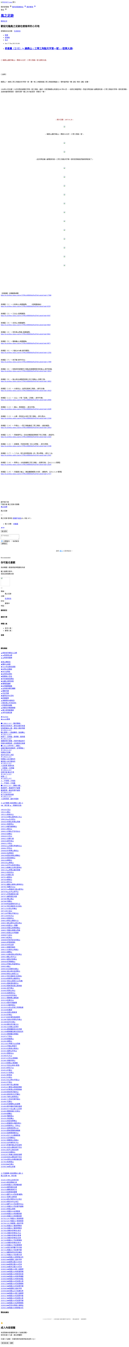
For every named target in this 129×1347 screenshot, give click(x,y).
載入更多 (4, 531)
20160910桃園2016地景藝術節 (11, 1216)
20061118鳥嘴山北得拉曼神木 (11, 867)
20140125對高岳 (6, 1075)
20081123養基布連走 (8, 947)
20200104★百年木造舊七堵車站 (12, 1305)
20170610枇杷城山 (7, 1162)
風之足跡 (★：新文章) (9, 1176)
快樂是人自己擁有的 (8, 759)
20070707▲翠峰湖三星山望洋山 (12, 889)
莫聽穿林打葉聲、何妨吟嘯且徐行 (13, 741)
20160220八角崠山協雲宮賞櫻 (11, 1154)
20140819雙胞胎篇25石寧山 (10, 1111)
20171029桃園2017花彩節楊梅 (11, 1240)
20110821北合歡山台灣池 (10, 1027)
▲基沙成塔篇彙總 (7, 710)
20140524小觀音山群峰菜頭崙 (11, 1087)
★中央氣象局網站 (7, 679)
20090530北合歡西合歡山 (10, 969)
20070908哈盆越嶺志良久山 (10, 904)
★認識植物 (5, 698)
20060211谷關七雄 (7, 838)
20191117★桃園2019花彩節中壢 (12, 1296)
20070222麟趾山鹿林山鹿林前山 (12, 884)
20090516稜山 (5, 966)
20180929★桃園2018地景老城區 (12, 1279)
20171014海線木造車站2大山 (11, 1233)
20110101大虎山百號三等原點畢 (12, 1007)
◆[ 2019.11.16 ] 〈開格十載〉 (11, 785)
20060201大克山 (6, 836)
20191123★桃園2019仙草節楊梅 (12, 1303)
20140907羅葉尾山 (7, 1116)
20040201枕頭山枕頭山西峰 (10, 822)
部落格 (7, 37)
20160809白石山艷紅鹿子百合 (11, 1157)
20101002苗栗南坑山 (8, 993)
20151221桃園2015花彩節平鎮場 (12, 1206)
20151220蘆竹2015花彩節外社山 (12, 1204)
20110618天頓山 (6, 1015)
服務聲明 (83, 1319)
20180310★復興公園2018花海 (11, 1262)
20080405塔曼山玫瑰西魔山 (10, 928)
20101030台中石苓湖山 (9, 995)
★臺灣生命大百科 (7, 696)
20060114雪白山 (6, 829)
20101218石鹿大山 (7, 1000)
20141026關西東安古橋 (9, 1187)
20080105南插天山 (7, 918)
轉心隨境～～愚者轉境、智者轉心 (13, 732)
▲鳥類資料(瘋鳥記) (8, 700)
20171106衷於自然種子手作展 (11, 1247)
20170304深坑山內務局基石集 (11, 1159)
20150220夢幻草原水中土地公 (11, 1199)
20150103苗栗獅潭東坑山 (10, 1133)
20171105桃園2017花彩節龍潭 (11, 1245)
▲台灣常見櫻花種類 (8, 688)
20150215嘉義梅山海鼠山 (10, 1140)
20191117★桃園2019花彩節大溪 (12, 1298)
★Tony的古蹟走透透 (8, 667)
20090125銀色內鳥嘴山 (9, 959)
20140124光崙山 (6, 1070)
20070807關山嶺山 (7, 899)
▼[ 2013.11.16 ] (6, 750)
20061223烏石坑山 (7, 872)
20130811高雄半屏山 (8, 1060)
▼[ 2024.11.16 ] (6, 792)
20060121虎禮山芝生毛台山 (10, 831)
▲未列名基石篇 (6, 712)
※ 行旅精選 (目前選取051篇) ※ (12, 1173)
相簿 (6, 35)
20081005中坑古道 (7, 945)
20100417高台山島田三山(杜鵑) (12, 981)
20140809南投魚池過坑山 (10, 1092)
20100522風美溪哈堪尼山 (10, 983)
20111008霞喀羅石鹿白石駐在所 (12, 1031)
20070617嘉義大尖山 (8, 887)
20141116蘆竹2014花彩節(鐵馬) (12, 1194)
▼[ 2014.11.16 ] (6, 757)
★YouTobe (4, 717)
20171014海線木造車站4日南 (11, 1238)
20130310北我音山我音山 (10, 1048)
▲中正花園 (5, 693)
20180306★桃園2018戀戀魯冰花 (12, 1257)
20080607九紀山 (6, 935)
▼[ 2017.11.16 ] (6, 774)
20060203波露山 (6, 834)
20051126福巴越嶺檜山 (9, 826)
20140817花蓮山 (6, 1101)
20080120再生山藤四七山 (10, 920)
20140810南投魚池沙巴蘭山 (10, 1094)
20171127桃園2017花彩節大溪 (11, 1255)
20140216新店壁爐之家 (9, 1182)
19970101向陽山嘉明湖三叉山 (11, 817)
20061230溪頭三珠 (7, 875)
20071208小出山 (6, 911)
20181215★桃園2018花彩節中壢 (12, 1286)
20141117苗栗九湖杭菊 (9, 1197)
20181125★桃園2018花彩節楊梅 (12, 1283)
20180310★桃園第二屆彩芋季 (11, 1259)
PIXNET (49, 1319)
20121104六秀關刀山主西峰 (10, 1043)
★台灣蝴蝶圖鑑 (6, 686)
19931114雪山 (5, 812)
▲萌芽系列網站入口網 (9, 653)
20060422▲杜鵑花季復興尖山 (11, 846)
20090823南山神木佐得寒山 (10, 971)
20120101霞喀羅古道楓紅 (10, 1034)
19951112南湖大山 (7, 814)
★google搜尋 (5, 719)
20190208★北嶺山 (7, 1164)
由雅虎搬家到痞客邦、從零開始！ (13, 748)
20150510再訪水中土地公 (10, 1201)
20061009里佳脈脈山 (8, 858)
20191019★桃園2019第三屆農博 (12, 1293)
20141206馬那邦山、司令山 (10, 1125)
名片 (6, 40)
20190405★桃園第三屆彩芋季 (11, 1288)
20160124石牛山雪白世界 (10, 1150)
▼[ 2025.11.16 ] (6, 796)
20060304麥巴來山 (7, 841)
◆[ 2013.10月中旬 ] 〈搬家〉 (11, 746)
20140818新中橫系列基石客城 (11, 1106)
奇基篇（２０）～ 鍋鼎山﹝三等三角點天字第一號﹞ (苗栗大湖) (39, 48)
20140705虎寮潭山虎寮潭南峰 (11, 1089)
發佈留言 (4, 543)
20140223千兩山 (6, 1082)
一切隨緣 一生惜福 (7, 768)
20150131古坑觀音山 (8, 1138)
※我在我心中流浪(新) (8, 703)
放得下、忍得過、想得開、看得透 (13, 737)
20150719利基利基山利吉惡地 (11, 1145)
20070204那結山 (6, 879)
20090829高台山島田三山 (10, 974)
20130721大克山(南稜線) (9, 1058)
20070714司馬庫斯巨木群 (10, 894)
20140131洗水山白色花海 (10, 1180)
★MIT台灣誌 (5, 671)
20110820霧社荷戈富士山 (10, 1024)
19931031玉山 (5, 809)
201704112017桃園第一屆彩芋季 (12, 1223)
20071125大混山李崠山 (9, 908)
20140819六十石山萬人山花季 (11, 1109)
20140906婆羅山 (6, 1113)
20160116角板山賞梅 (8, 1209)
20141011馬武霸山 (7, 1118)
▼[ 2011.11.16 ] (6, 734)
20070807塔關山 (6, 901)
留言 (19, 518)
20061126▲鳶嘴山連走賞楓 (10, 870)
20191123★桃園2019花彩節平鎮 (12, 1300)
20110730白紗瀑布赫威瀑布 (10, 1017)
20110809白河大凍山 (8, 1022)
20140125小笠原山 (7, 1072)
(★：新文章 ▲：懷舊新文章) (11, 805)
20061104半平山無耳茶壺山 (10, 865)
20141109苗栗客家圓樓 (9, 1192)
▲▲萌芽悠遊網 (6, 658)
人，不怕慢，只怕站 (8, 781)
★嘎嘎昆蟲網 (5, 683)
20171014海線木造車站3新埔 (11, 1235)
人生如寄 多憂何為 (7, 765)
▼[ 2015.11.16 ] (6, 763)
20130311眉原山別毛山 (9, 1051)
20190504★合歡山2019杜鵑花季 (12, 1291)
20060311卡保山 (6, 843)
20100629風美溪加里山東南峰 (11, 986)
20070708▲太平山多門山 (10, 892)
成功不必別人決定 (7, 755)
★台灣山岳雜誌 (6, 669)
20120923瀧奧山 (6, 1041)
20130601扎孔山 (6, 1056)
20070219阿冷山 (6, 882)
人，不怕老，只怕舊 (8, 783)
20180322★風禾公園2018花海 (11, 1267)
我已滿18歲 (5, 1343)
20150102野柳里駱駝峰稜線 (10, 1130)
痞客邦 (15, 518)
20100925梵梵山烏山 (8, 990)
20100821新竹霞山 (7, 988)
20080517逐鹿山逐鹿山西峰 (10, 930)
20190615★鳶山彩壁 (8, 1166)
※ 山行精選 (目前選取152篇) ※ (12, 803)
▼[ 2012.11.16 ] (6, 738)
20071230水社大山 (7, 916)
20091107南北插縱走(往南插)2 (11, 976)
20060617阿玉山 (6, 848)
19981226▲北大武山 (8, 819)
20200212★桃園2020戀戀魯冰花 (12, 1308)
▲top (2, 527)
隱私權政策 (76, 1319)
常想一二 (4, 776)
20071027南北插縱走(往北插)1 (11, 906)
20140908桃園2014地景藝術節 (11, 1185)
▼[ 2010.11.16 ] (6, 730)
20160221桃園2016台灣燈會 (10, 1211)
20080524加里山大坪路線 (10, 933)
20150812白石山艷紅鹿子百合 (11, 1147)
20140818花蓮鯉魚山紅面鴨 (10, 1104)
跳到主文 (4, 21)
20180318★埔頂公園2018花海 (11, 1264)
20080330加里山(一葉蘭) (9, 925)
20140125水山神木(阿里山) (10, 1080)
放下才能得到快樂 (7, 794)
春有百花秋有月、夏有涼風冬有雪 (13, 726)
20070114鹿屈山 (6, 877)
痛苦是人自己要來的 (8, 761)
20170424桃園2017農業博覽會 (11, 1226)
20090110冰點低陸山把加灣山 (11, 954)
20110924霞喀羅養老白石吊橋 (11, 1029)
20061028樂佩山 (6, 860)
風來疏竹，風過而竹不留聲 (10, 788)
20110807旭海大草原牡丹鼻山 (11, 1019)
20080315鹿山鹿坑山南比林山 (11, 923)
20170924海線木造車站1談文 (11, 1230)
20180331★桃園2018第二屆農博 (12, 1269)
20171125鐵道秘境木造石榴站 (11, 1252)
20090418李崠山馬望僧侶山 (10, 964)
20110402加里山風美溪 (9, 1012)
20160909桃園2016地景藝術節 (11, 1214)
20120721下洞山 (6, 1036)
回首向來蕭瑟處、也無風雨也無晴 (13, 743)
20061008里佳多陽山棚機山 (10, 855)
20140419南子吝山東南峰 (10, 1084)
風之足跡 (7, 15)
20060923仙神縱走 (7, 853)
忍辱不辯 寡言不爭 (7, 772)
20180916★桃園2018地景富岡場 (12, 1271)
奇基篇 (15, 524)
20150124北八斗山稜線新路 (10, 1135)
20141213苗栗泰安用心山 (10, 1128)
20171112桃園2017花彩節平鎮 (11, 1250)
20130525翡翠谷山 (7, 1053)
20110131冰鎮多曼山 (8, 1005)
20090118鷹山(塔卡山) (8, 957)
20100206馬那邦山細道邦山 (10, 978)
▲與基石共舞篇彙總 (8, 708)
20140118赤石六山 (7, 1068)
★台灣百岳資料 (6, 674)
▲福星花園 (5, 691)
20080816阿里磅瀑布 (8, 942)
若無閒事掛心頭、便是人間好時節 (13, 728)
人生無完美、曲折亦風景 (10, 799)
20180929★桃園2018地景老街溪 (12, 1274)
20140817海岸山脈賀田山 (10, 1097)
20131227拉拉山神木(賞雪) (10, 1065)
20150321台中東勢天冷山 (10, 1142)
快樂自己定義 (5, 752)
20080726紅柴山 (6, 937)
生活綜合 (17, 31)
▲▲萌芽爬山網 (6, 655)
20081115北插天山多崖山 (9, 949)
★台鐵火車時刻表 (7, 681)
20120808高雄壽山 (7, 1039)
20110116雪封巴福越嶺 (9, 1002)
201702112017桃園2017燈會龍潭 (12, 1218)
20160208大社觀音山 (8, 1152)
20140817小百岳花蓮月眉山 (10, 1099)
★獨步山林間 (5, 664)
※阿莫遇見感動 (6, 705)
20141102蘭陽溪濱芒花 (9, 1189)
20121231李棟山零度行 (9, 1046)
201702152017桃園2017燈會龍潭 (12, 1221)
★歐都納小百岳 (6, 676)
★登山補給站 (5, 662)
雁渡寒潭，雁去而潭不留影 (10, 790)
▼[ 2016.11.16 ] (6, 770)
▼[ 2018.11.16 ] (6, 778)
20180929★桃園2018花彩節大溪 (12, 1281)
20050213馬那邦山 (7, 824)
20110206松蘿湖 (6, 1010)
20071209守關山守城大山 (10, 913)
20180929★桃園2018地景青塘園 (12, 1276)
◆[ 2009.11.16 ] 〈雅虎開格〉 (11, 723)
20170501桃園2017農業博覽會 (11, 1228)
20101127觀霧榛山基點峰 (10, 998)
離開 (11, 1343)
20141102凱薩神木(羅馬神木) (11, 1123)
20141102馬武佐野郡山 (9, 1121)
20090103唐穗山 (6, 952)
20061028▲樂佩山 (7, 863)
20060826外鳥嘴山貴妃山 (10, 850)
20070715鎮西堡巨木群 (9, 896)
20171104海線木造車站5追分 (11, 1242)
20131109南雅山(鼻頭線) (9, 1063)
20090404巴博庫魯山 (8, 961)
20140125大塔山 (6, 1077)
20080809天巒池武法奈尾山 (10, 940)
